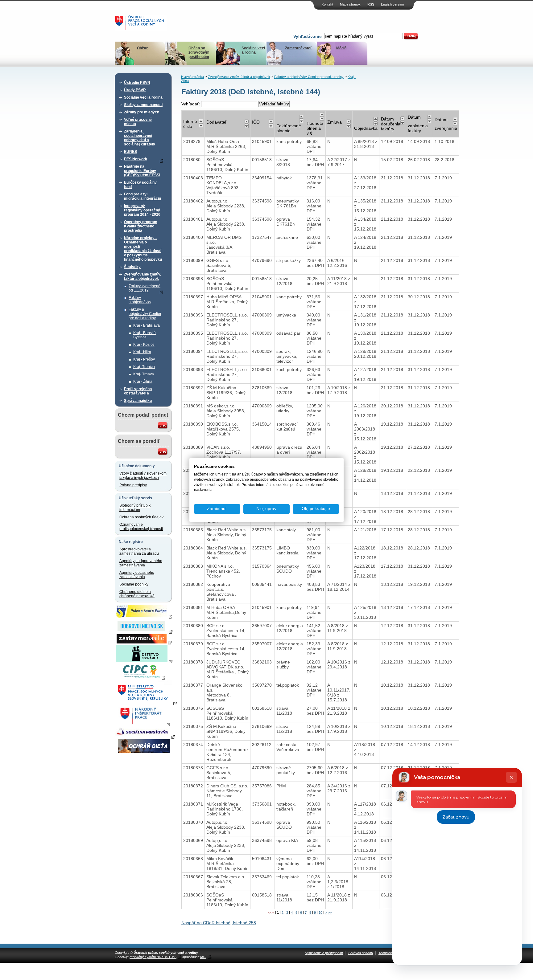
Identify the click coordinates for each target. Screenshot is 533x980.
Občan (142, 48)
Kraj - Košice (144, 344)
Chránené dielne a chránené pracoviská (137, 594)
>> (330, 912)
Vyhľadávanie (307, 36)
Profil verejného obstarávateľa (138, 391)
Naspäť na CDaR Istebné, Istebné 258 (218, 922)
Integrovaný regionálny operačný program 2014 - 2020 (142, 210)
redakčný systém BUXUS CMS (153, 957)
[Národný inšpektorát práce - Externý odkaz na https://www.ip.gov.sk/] (144, 724)
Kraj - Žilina (142, 381)
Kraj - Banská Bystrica (144, 335)
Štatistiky (132, 267)
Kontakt (327, 4)
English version (392, 4)
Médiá (341, 48)
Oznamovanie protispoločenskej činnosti (141, 526)
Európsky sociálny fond (140, 184)
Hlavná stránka (192, 77)
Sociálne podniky (133, 584)
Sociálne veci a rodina (253, 50)
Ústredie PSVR (137, 82)
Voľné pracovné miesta (138, 121)
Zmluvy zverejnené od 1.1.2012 (144, 288)
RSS (370, 4)
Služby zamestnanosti (143, 105)
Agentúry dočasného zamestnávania (136, 574)
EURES (130, 151)
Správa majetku (138, 400)
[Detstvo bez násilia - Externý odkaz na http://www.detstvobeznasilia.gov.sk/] (144, 661)
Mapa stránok (350, 4)
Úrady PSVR (135, 90)
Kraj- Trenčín (144, 367)
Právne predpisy (133, 485)
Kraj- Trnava (143, 374)
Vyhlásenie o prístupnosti (324, 953)
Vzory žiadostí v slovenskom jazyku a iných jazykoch (143, 475)
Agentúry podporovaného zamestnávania (140, 563)
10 (320, 912)
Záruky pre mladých (141, 112)
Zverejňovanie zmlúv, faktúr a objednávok (142, 276)
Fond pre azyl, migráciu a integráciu (142, 196)
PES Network (135, 159)
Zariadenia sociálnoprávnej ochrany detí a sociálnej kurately (139, 137)
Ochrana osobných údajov (141, 517)
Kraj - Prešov (144, 359)
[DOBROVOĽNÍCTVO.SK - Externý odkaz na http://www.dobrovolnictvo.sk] (144, 631)
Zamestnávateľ (298, 48)
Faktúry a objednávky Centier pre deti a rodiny (145, 313)
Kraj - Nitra (142, 352)
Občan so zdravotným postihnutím (198, 52)
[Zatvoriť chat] (511, 777)
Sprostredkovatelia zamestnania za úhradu (139, 551)
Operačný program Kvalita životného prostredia (140, 226)
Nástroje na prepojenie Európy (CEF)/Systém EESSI (142, 170)
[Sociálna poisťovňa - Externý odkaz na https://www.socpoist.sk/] (145, 736)
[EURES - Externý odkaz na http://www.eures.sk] (144, 616)
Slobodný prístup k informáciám (135, 507)
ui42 (203, 957)
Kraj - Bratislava (146, 325)
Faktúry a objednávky (140, 300)
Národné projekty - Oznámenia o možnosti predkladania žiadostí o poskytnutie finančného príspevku (143, 249)
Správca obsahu (360, 953)
